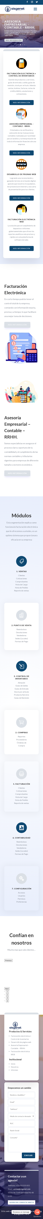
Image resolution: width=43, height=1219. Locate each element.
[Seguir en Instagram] (32, 2)
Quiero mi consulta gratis (21, 1202)
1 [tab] (7, 992)
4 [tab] (7, 1001)
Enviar (28, 1155)
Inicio (13, 1064)
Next (7, 989)
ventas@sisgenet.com (21, 1189)
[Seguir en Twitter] (37, 2)
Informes (14, 1070)
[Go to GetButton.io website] (37, 1216)
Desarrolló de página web (21, 1042)
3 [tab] (7, 998)
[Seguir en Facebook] (27, 2)
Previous (8, 960)
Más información (14, 40)
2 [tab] (7, 995)
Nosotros (15, 1067)
